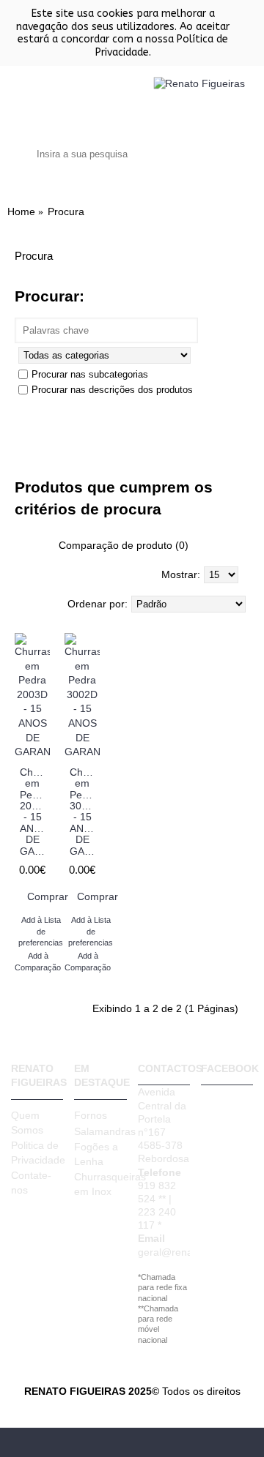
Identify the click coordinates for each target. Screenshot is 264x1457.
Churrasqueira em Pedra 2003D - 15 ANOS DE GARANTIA (35, 811)
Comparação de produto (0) (123, 545)
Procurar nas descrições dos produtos (112, 389)
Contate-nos (31, 1182)
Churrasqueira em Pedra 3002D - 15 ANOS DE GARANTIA (85, 811)
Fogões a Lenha (96, 1154)
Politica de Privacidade (37, 1152)
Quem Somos (27, 1122)
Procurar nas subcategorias (90, 374)
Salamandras (100, 1131)
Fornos (90, 1115)
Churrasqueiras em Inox (100, 1184)
